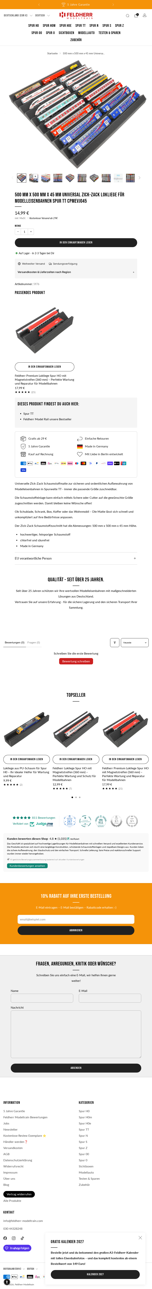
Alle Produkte (12, 1200)
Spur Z (119, 25)
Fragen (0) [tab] (33, 642)
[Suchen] (127, 15)
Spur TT (80, 25)
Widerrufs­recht (13, 1166)
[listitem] (76, 4)
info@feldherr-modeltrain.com (23, 1220)
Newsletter (10, 1129)
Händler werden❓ (15, 1141)
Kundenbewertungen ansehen (27, 865)
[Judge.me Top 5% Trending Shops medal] (132, 821)
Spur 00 (37, 33)
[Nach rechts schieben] (139, 178)
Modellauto (86, 33)
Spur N (94, 25)
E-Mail (83, 990)
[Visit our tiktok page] (22, 1238)
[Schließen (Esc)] (140, 1238)
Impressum (10, 1172)
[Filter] (114, 642)
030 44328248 (12, 1228)
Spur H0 (33, 25)
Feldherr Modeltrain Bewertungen (25, 1117)
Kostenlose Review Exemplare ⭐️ (24, 1135)
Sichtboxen (66, 33)
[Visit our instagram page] (13, 1238)
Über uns (9, 1178)
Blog (6, 1184)
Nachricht (17, 1007)
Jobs (6, 1123)
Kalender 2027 (95, 1274)
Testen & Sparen (110, 33)
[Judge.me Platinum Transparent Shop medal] (85, 821)
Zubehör (76, 40)
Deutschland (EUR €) (15, 15)
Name (14, 990)
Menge (18, 225)
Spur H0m (49, 25)
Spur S (107, 25)
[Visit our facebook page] (5, 1238)
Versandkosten (13, 1148)
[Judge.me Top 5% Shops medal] (116, 821)
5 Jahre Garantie (14, 1111)
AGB (6, 1154)
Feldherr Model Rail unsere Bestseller (47, 419)
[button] (7, 1282)
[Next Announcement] (113, 4)
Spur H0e (66, 25)
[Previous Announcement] (39, 4)
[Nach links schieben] (12, 178)
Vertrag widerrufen (19, 1194)
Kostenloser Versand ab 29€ (43, 218)
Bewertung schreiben (76, 661)
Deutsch (40, 15)
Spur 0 (50, 33)
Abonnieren (76, 930)
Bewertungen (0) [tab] (14, 642)
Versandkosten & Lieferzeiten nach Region (44, 272)
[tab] (72, 797)
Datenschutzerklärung (17, 1160)
